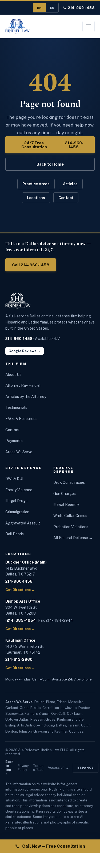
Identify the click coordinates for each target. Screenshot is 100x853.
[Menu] (88, 26)
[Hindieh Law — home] (17, 26)
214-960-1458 (81, 8)
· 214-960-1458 (52, 145)
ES (52, 7)
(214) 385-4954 (20, 620)
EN (39, 7)
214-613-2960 (19, 659)
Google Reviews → (25, 351)
